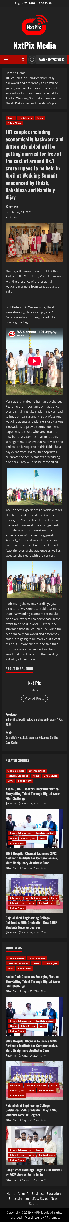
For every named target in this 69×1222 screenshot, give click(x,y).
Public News (14, 123)
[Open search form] (23, 59)
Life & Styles (25, 118)
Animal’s (23, 1194)
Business (38, 1194)
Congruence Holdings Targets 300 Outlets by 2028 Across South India (34, 1172)
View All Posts (34, 698)
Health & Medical (44, 833)
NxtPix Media (34, 45)
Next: (32, 737)
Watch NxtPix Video (51, 59)
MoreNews (32, 1217)
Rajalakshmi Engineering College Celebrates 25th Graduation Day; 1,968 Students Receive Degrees (31, 922)
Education (15, 897)
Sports (33, 1204)
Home (10, 118)
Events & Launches (17, 775)
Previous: (34, 719)
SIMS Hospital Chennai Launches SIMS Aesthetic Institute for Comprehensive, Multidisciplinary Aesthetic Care (32, 858)
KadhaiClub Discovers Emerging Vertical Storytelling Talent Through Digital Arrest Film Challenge (33, 793)
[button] (6, 60)
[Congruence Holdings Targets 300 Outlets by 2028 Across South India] (34, 1145)
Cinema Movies (15, 770)
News (40, 118)
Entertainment (37, 770)
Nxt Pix (13, 206)
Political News (47, 902)
